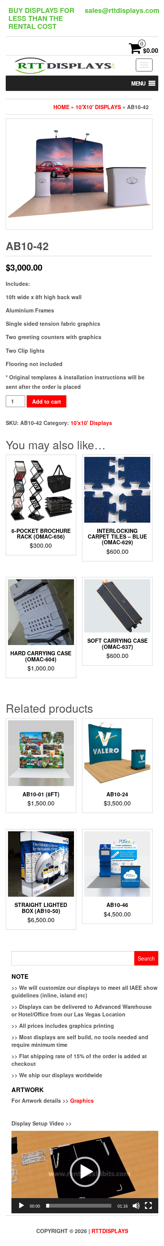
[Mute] (136, 1206)
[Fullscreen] (148, 1206)
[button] (138, 83)
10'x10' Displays (98, 107)
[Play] (21, 1206)
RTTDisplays (110, 1231)
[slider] (78, 1206)
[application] (84, 1172)
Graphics (82, 1100)
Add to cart (46, 401)
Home (61, 107)
